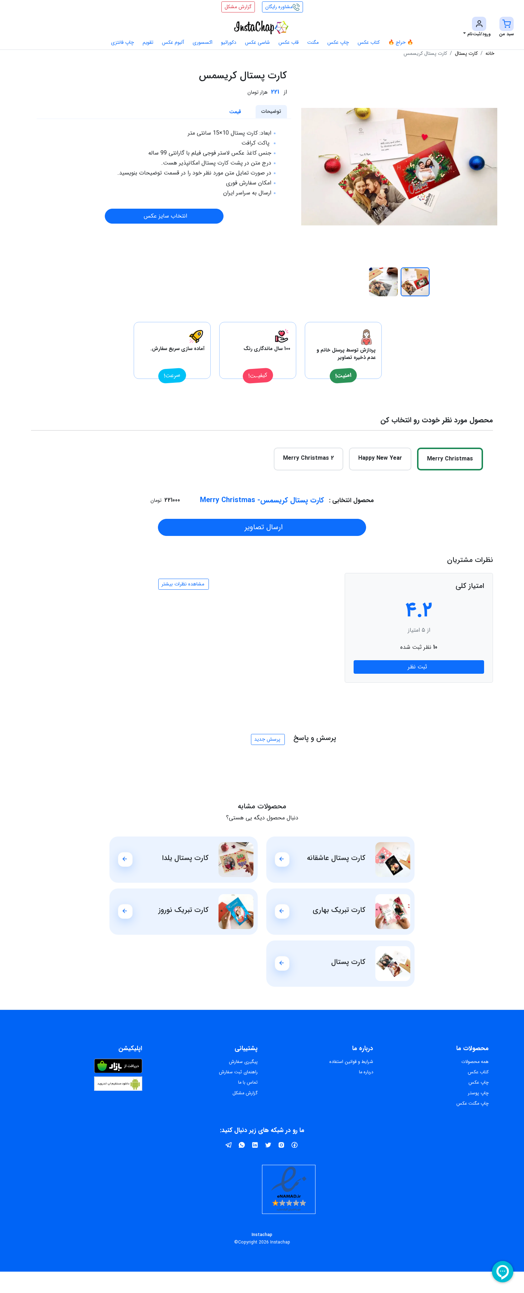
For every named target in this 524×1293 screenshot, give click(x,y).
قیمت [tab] (235, 112)
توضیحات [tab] (271, 111)
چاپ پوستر (478, 1093)
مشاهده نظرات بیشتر (182, 584)
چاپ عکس (338, 42)
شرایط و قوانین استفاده (351, 1061)
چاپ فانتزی (122, 42)
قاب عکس (288, 42)
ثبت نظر (417, 666)
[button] (506, 27)
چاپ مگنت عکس (472, 1103)
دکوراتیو (228, 42)
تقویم (148, 42)
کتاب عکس (369, 42)
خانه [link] (490, 53)
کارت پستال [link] (466, 53)
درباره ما (366, 1072)
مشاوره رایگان (279, 7)
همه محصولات (475, 1061)
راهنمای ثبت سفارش (238, 1072)
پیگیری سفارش (243, 1061)
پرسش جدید (267, 739)
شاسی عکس (257, 42)
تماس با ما (248, 1082)
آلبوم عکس (173, 42)
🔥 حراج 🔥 (400, 42)
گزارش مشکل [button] (238, 7)
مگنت (313, 42)
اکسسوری (202, 42)
